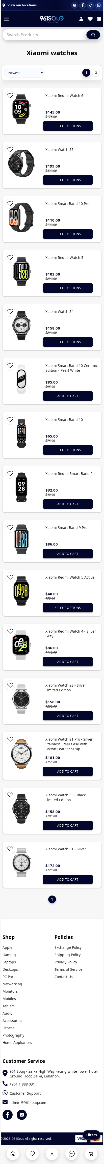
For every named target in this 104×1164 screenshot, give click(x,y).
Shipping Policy (68, 954)
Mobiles (9, 998)
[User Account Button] (52, 1154)
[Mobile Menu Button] (6, 19)
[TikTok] (90, 5)
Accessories (12, 1020)
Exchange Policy (68, 947)
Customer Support (25, 1093)
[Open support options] (71, 1154)
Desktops (10, 969)
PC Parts (9, 976)
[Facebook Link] (8, 1115)
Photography (13, 1035)
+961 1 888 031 (22, 1084)
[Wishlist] (90, 19)
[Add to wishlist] (10, 96)
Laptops (9, 962)
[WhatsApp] (98, 5)
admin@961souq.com (28, 1102)
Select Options (68, 126)
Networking (12, 984)
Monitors (10, 991)
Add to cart (68, 396)
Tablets (9, 1006)
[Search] (93, 34)
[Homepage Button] (13, 1154)
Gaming (9, 954)
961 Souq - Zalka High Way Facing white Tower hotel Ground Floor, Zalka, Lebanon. (54, 1073)
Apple (7, 947)
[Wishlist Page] (32, 1154)
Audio (7, 1013)
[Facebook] (82, 5)
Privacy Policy (66, 962)
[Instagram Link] (22, 1115)
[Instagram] (74, 5)
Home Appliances (17, 1042)
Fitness (8, 1027)
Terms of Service (68, 969)
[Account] (81, 19)
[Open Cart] (91, 1154)
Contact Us (64, 976)
